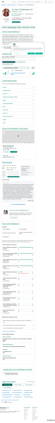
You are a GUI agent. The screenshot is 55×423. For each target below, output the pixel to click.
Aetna (4, 122)
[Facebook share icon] (47, 420)
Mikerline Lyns (17, 394)
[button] (16, 244)
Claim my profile (14, 217)
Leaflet (25, 142)
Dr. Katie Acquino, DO (6, 390)
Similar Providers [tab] (7, 384)
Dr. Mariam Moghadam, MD (7, 394)
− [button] (3, 133)
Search (45, 2)
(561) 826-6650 (14, 151)
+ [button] (3, 131)
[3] (26, 172)
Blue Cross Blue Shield (8, 103)
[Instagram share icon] (49, 420)
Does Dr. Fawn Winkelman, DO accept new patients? (13, 328)
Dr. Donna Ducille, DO (28, 396)
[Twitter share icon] (52, 420)
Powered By (3, 402)
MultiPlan (5, 113)
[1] (22, 172)
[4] (28, 172)
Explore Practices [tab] (29, 384)
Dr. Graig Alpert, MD (26, 394)
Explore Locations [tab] (18, 384)
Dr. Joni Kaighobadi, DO (6, 396)
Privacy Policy (25, 49)
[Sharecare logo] (11, 407)
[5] (30, 172)
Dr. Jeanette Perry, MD (28, 390)
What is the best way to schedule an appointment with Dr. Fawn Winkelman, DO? (17, 321)
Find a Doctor (3, 4)
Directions (7, 151)
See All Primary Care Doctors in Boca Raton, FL (10, 400)
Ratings (19, 27)
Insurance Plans (26, 27)
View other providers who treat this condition (17, 73)
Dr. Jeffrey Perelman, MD (17, 392)
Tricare (4, 87)
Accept (39, 53)
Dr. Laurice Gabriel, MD (17, 390)
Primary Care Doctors (11, 4)
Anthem (4, 119)
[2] (24, 172)
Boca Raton (21, 4)
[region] (27, 49)
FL (17, 4)
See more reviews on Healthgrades (18, 204)
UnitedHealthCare (7, 90)
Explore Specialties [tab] (7, 387)
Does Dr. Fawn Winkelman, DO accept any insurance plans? (14, 325)
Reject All (31, 53)
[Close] (43, 43)
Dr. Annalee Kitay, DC (18, 396)
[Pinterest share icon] (54, 420)
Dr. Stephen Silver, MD (28, 392)
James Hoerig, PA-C (6, 392)
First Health (5, 109)
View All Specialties (30, 381)
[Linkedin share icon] (51, 420)
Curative (5, 93)
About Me (33, 27)
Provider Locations (12, 27)
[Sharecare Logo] (3, 1)
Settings (16, 53)
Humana (4, 100)
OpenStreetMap (29, 142)
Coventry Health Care (8, 116)
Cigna (4, 106)
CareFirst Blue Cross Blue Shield (10, 97)
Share (7, 21)
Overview (4, 27)
